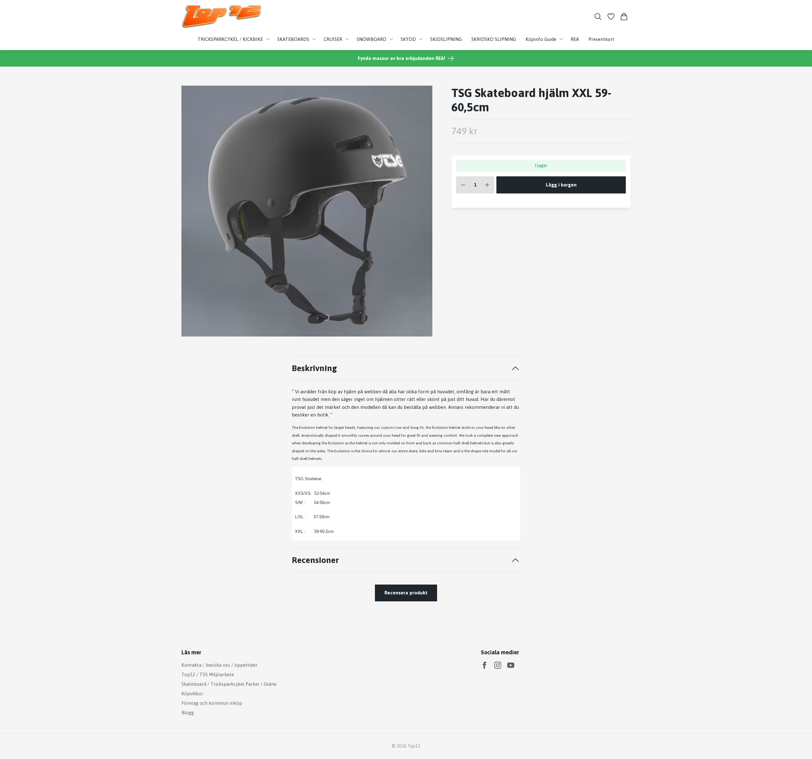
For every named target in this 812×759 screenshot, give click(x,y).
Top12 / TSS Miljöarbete (207, 674)
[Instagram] (497, 665)
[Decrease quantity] (463, 185)
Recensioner (315, 560)
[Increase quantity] (487, 185)
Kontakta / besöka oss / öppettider (219, 665)
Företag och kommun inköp (211, 703)
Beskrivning (314, 368)
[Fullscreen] (306, 211)
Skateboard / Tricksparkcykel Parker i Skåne (229, 684)
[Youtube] (510, 665)
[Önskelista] (611, 16)
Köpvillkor (192, 693)
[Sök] (597, 16)
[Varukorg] (624, 16)
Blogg (187, 712)
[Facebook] (484, 665)
